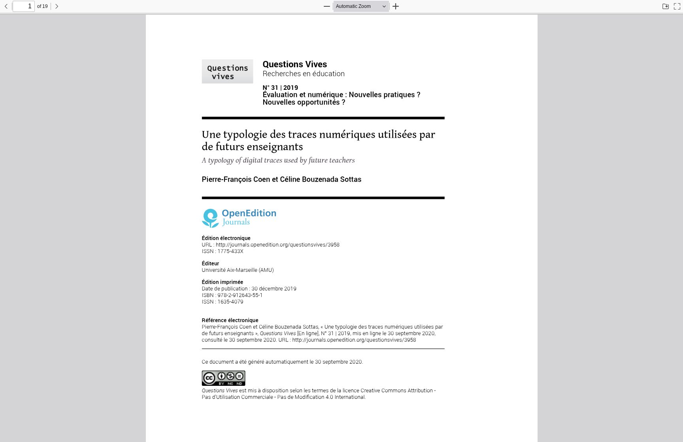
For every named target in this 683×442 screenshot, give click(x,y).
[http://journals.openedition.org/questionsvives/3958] (277, 244)
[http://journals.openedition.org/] (239, 218)
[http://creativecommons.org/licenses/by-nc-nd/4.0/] (223, 378)
